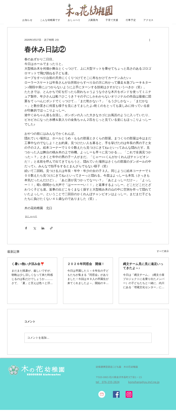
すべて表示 (163, 251)
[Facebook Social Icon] (116, 394)
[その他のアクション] (149, 40)
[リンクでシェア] (51, 228)
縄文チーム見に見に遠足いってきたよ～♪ (143, 266)
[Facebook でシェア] (26, 228)
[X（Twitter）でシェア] (34, 228)
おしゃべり (31, 216)
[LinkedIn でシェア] (43, 228)
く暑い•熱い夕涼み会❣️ (28, 264)
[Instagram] (129, 394)
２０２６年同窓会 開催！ (85, 264)
